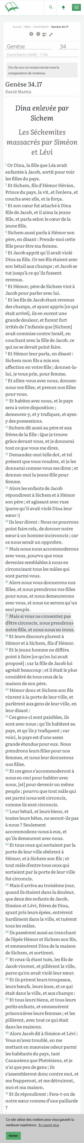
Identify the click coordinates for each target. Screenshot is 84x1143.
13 (6, 487)
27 (7, 958)
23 (7, 810)
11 (6, 426)
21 (6, 716)
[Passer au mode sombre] (63, 7)
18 (6, 635)
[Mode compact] (51, 36)
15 (6, 548)
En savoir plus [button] (49, 1125)
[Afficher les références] (44, 36)
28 (7, 978)
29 (7, 999)
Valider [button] (13, 1135)
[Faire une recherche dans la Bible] (50, 7)
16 (6, 581)
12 (6, 453)
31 (6, 1093)
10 (6, 400)
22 (7, 770)
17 (6, 615)
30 (7, 1032)
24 (7, 844)
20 (7, 689)
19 (6, 649)
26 (7, 931)
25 (7, 884)
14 (6, 521)
